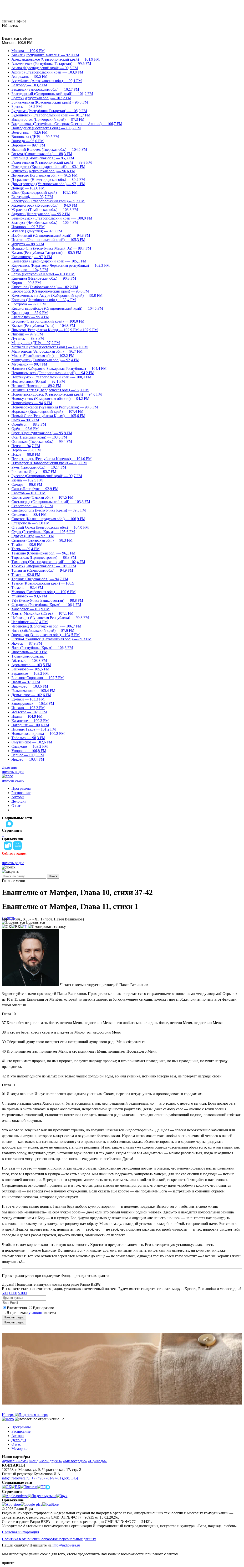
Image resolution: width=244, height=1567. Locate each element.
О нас (16, 806)
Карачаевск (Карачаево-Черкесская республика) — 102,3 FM (60, 265)
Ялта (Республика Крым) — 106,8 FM (42, 648)
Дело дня (9, 767)
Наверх (8, 1415)
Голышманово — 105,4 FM (33, 691)
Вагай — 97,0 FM (25, 682)
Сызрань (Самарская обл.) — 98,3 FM (41, 540)
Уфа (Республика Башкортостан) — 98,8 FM (47, 600)
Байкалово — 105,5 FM (30, 669)
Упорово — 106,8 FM (28, 751)
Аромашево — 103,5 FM (31, 665)
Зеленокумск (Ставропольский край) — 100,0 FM (51, 218)
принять (8, 1563)
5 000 (22, 1293)
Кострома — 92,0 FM (28, 304)
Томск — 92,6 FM (25, 575)
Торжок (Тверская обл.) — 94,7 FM (39, 579)
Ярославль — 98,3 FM (29, 652)
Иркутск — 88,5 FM (27, 244)
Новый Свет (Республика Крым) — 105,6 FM (48, 416)
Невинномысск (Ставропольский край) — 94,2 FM (52, 373)
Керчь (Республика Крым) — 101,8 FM (43, 274)
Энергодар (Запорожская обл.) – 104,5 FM (45, 635)
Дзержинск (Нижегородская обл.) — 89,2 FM (48, 180)
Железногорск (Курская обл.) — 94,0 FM (44, 205)
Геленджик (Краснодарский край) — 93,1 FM (48, 167)
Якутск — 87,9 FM (26, 643)
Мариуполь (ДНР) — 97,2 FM (35, 343)
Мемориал (19, 1449)
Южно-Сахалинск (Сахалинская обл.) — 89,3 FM (51, 639)
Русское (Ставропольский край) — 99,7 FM (46, 476)
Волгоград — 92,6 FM (29, 132)
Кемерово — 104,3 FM (29, 270)
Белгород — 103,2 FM (29, 85)
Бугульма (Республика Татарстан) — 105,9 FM (49, 111)
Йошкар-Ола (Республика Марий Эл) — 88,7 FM (51, 248)
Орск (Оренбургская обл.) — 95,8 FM (41, 433)
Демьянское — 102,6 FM (31, 695)
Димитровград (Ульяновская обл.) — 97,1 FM (48, 184)
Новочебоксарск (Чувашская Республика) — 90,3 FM (54, 407)
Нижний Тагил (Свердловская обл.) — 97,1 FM (50, 390)
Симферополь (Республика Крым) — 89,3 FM (48, 510)
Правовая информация (20, 1532)
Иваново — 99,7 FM (28, 227)
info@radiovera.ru (16, 1478)
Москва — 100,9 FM (28, 51)
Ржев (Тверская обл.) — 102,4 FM (38, 467)
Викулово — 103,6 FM (29, 686)
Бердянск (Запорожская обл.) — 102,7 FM (45, 89)
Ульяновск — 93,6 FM (29, 596)
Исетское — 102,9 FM (29, 712)
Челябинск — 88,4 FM (29, 622)
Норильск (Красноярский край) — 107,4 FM (47, 411)
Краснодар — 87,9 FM (29, 313)
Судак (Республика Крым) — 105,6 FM (43, 532)
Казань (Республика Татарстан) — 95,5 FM (46, 253)
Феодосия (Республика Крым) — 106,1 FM (46, 605)
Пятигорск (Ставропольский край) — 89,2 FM (49, 463)
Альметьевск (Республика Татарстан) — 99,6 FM (51, 64)
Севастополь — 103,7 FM (32, 506)
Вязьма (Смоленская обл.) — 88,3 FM (41, 154)
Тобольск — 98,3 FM (28, 738)
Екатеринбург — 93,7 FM (32, 197)
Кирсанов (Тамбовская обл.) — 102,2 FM (44, 287)
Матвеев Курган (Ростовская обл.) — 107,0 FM (49, 347)
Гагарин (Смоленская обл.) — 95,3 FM (42, 158)
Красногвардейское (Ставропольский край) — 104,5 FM (57, 308)
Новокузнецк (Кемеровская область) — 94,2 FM (50, 399)
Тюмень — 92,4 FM (27, 587)
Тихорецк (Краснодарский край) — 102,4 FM (48, 562)
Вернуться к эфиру (17, 38)
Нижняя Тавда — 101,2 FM (33, 729)
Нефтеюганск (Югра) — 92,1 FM (38, 381)
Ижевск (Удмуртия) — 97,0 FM (36, 231)
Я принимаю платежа (31, 1313)
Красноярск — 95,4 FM (30, 317)
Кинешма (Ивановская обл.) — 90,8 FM (43, 278)
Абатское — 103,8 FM (29, 660)
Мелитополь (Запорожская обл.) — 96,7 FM (46, 351)
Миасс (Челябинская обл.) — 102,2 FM (42, 356)
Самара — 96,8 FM (26, 484)
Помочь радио (14, 1317)
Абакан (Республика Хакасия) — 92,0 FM (45, 55)
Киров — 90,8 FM (26, 283)
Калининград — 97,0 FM (31, 257)
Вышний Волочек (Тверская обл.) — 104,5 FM (49, 149)
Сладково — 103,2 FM (29, 746)
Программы (21, 788)
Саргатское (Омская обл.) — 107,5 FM (42, 497)
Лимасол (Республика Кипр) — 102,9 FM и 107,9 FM (54, 330)
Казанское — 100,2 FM (30, 721)
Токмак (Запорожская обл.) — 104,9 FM (43, 566)
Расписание (20, 793)
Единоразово (43, 1308)
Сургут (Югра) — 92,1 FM (32, 536)
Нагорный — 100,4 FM (30, 725)
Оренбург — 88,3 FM (28, 424)
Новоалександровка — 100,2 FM (38, 733)
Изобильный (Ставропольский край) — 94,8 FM (50, 235)
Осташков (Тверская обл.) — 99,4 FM (41, 441)
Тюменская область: (27, 656)
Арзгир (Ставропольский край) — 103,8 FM (47, 72)
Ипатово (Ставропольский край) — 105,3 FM (48, 240)
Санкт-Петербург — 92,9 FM (34, 489)
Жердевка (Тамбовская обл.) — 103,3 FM (44, 210)
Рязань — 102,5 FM (27, 480)
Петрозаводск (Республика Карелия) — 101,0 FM (51, 459)
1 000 (13, 1293)
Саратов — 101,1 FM (28, 493)
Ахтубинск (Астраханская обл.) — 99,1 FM (46, 81)
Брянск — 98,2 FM (26, 106)
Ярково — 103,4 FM (27, 759)
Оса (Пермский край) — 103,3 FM (39, 437)
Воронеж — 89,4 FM (28, 145)
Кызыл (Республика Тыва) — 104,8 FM (43, 326)
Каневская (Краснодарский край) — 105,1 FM (48, 261)
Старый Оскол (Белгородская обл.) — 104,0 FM (50, 527)
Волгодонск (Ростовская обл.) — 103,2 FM (46, 128)
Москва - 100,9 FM (17, 43)
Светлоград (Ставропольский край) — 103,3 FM (50, 502)
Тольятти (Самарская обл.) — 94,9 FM (42, 570)
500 (5, 1293)
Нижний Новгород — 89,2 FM (36, 386)
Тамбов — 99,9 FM (26, 545)
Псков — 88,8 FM (25, 454)
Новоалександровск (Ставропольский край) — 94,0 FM (56, 394)
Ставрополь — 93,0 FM (30, 523)
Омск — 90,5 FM (25, 420)
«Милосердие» (75, 1461)
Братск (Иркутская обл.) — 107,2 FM (41, 98)
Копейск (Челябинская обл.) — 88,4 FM (43, 300)
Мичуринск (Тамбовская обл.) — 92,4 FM (45, 360)
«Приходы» (97, 1461)
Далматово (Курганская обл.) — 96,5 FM (44, 175)
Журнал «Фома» (15, 1461)
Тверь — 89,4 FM (25, 549)
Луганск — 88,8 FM (27, 338)
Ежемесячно (17, 1308)
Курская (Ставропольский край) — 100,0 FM (47, 321)
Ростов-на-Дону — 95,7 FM (33, 472)
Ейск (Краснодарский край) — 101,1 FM (44, 192)
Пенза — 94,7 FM (25, 446)
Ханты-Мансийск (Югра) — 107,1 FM (42, 613)
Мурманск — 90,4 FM (29, 364)
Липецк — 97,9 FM (27, 334)
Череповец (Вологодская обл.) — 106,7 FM (46, 626)
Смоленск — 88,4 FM (28, 514)
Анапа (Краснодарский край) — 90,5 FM (44, 68)
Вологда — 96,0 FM (27, 141)
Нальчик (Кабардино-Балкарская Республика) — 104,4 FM (59, 368)
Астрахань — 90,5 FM (29, 76)
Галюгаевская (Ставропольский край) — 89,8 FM (51, 162)
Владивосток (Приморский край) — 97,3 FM (47, 119)
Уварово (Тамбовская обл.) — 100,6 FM (43, 592)
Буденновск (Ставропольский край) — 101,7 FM (50, 115)
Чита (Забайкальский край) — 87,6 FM (42, 630)
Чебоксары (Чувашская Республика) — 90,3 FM (50, 618)
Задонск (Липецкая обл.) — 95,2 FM (40, 214)
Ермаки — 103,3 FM (28, 699)
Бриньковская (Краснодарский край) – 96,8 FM (49, 102)
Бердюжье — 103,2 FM (30, 673)
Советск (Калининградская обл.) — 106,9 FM (48, 519)
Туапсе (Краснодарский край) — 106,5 (42, 583)
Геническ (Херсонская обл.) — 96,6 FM (43, 171)
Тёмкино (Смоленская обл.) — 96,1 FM (43, 553)
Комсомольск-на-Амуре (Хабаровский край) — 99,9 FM (56, 295)
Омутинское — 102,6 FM (31, 742)
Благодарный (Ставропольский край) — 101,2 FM (52, 94)
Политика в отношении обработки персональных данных (49, 1539)
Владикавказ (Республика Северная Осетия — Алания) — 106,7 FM (66, 124)
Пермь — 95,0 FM (26, 450)
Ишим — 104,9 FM (26, 716)
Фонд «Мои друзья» (45, 1461)
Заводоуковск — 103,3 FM (32, 703)
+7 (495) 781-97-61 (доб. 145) (54, 1478)
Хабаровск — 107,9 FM (30, 609)
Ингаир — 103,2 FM (28, 708)
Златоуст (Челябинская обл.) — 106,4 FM (44, 222)
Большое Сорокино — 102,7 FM (37, 678)
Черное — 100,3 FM (27, 755)
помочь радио (13, 772)
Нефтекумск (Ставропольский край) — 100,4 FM (51, 377)
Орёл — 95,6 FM (25, 429)
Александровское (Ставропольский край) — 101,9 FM (55, 59)
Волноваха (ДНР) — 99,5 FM (35, 137)
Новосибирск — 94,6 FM (31, 403)
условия (35, 1313)
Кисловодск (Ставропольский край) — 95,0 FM (50, 291)
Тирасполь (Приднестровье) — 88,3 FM (43, 557)
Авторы (17, 797)
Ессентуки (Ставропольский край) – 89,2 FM (48, 201)
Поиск (53, 876)
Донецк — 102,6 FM (28, 188)
